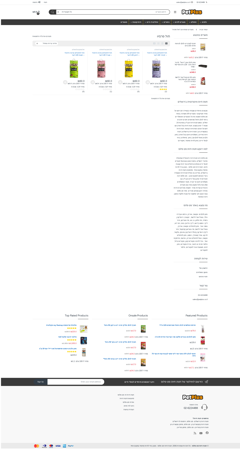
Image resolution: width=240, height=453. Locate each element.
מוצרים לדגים (180, 22)
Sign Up (40, 382)
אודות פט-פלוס (128, 402)
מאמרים (124, 22)
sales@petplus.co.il (183, 2)
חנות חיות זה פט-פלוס (126, 395)
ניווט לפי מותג (129, 406)
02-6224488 (201, 2)
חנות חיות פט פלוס (199, 446)
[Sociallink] (207, 432)
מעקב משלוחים (202, 272)
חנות (45, 2)
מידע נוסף (148, 82)
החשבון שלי (203, 268)
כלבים (204, 22)
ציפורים (167, 22)
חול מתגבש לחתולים (160, 49)
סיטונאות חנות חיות (127, 398)
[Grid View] (166, 43)
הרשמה (35, 2)
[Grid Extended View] (162, 43)
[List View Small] (154, 43)
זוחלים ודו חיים (152, 22)
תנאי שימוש (203, 277)
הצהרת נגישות (129, 410)
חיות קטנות (136, 22)
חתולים (193, 22)
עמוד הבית (204, 30)
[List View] (158, 43)
